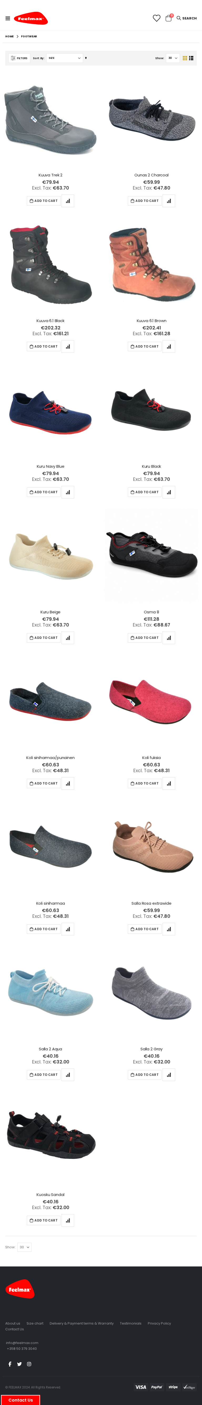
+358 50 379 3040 (22, 1348)
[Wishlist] (156, 18)
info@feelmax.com (22, 1342)
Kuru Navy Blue (50, 466)
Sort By (38, 58)
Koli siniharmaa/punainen (50, 757)
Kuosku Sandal (50, 1194)
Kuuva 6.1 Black (50, 320)
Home (9, 36)
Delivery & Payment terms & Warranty (82, 1323)
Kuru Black (151, 466)
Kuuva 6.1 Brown (151, 320)
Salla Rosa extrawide (151, 903)
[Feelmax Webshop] (31, 18)
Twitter (19, 1364)
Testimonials (131, 1323)
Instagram (29, 1364)
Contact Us (14, 1329)
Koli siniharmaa (50, 903)
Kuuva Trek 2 (50, 175)
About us (12, 1323)
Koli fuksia (151, 757)
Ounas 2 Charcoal (151, 175)
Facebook (10, 1364)
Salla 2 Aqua (50, 1049)
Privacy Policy (159, 1323)
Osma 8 (151, 612)
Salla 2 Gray (151, 1049)
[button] (68, 201)
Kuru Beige (51, 612)
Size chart (35, 1323)
